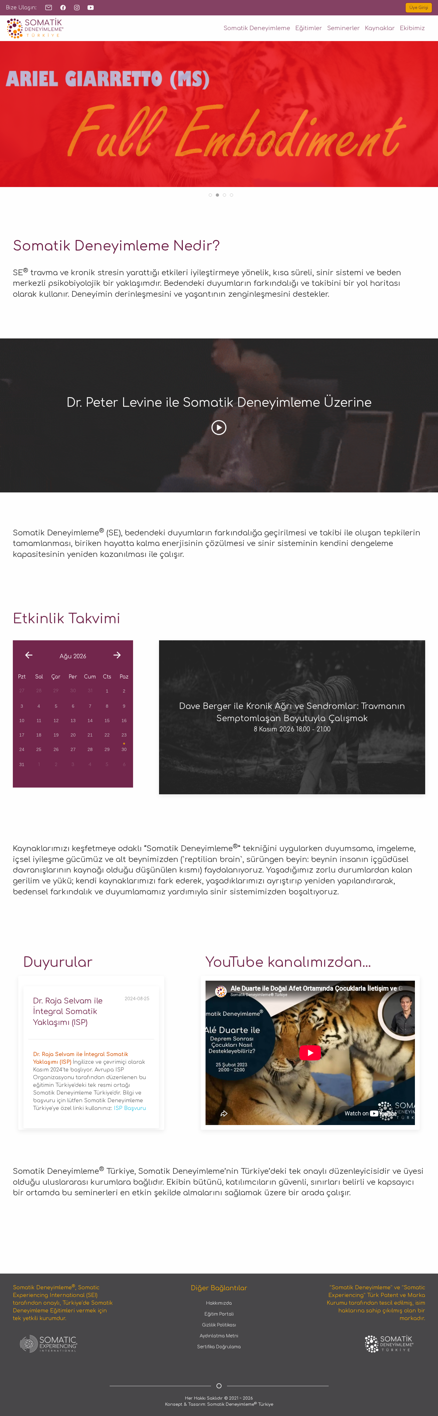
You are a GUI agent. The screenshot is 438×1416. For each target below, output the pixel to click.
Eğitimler (308, 28)
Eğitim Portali (219, 1314)
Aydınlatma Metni (219, 1336)
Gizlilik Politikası (219, 1325)
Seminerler (343, 28)
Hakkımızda (219, 1303)
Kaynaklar (380, 28)
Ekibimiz (412, 28)
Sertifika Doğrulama (219, 1346)
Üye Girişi (418, 7)
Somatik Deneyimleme (256, 28)
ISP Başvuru (130, 1108)
